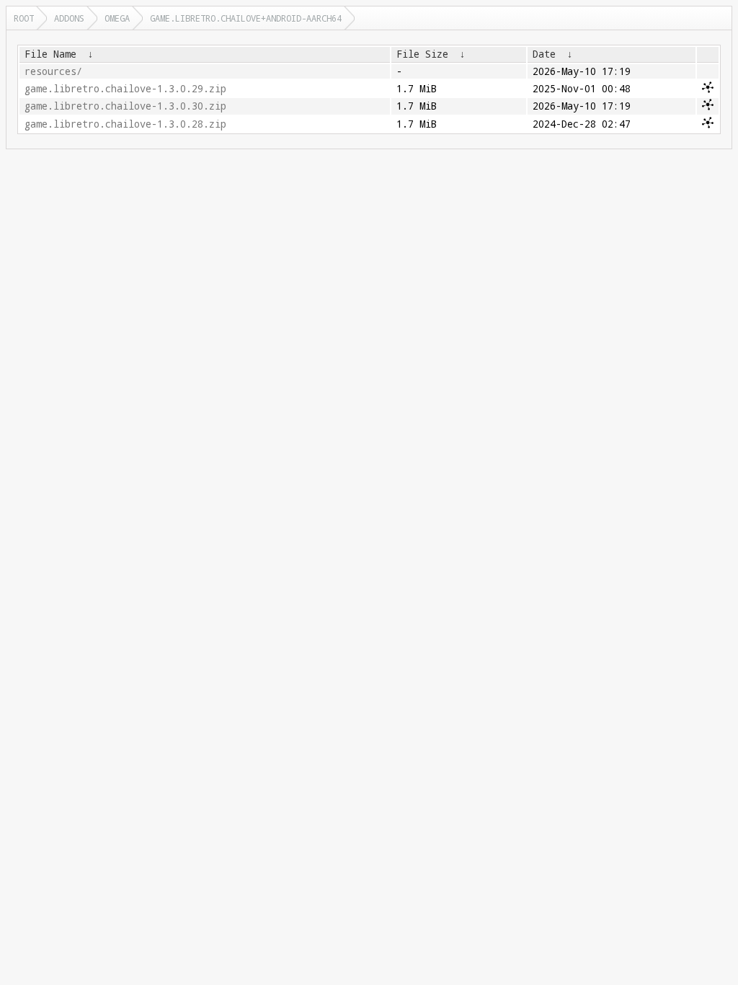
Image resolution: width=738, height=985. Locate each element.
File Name (50, 54)
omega (117, 18)
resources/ (53, 71)
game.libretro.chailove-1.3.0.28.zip (125, 124)
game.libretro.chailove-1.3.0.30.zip (125, 106)
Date (544, 54)
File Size (422, 54)
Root (24, 18)
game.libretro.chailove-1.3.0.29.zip (125, 88)
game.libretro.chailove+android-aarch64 (246, 18)
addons (69, 18)
